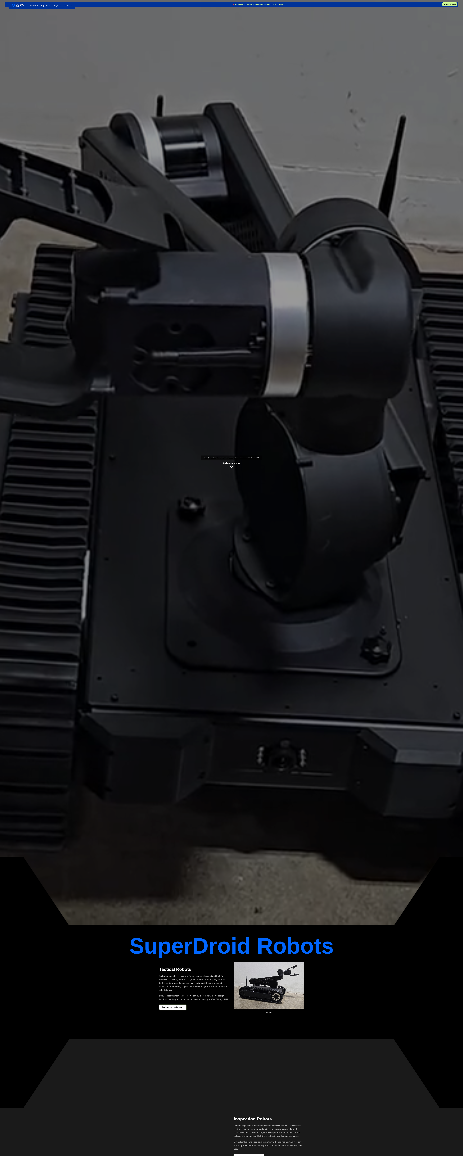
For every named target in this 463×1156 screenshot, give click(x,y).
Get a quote (451, 4)
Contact (67, 5)
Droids (33, 5)
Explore (44, 5)
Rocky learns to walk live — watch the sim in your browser (259, 4)
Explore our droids (231, 463)
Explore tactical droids (172, 1007)
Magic (56, 5)
